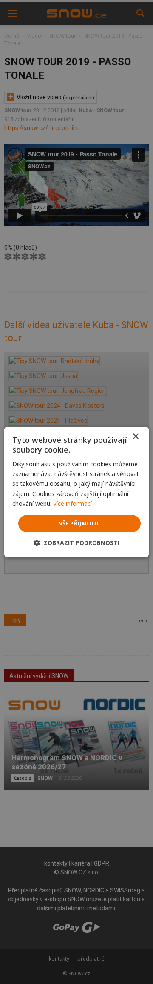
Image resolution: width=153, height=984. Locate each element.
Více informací (72, 503)
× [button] (135, 436)
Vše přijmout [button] (79, 523)
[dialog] (76, 492)
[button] (76, 543)
